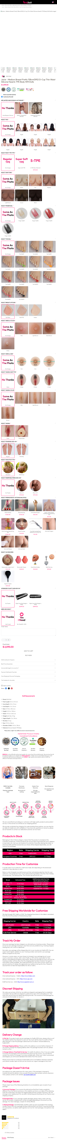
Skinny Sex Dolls (8, 5)
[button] (2, 70)
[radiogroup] (10, 1116)
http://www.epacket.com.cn (25, 982)
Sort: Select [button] (51, 1137)
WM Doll (8, 76)
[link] (3, 5)
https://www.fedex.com (28, 976)
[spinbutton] (6, 640)
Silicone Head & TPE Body (26, 5)
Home (3, 5)
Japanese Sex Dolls (16, 5)
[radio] (28, 94)
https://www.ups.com (26, 979)
